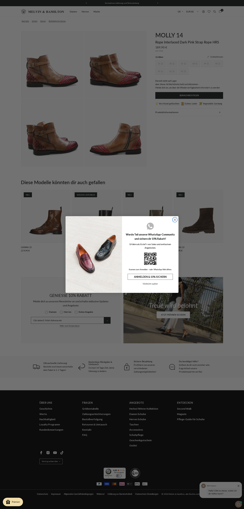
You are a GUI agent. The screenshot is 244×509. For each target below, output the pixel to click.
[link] (150, 259)
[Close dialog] (174, 219)
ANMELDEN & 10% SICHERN (150, 276)
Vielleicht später (150, 283)
